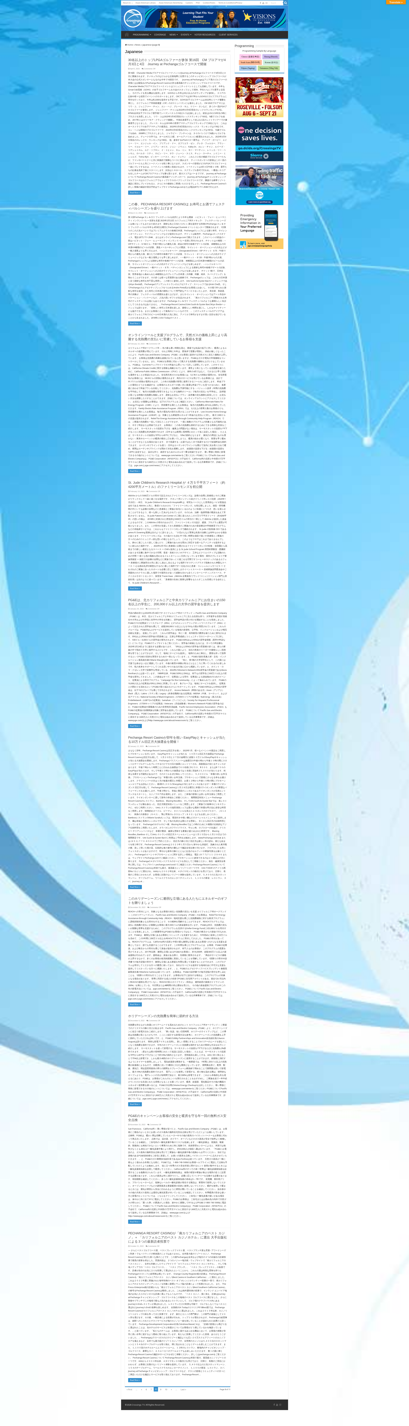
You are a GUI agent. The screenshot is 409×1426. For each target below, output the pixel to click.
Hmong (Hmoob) (271, 57)
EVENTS (185, 35)
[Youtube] (263, 3)
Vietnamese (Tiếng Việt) (269, 68)
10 (166, 1389)
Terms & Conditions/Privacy (230, 3)
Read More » (135, 193)
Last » (183, 1389)
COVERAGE (160, 35)
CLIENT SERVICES (228, 35)
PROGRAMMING (141, 35)
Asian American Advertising (170, 3)
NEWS (173, 35)
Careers (189, 3)
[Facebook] (260, 3)
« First (129, 1389)
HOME (127, 34)
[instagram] (266, 3)
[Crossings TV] (133, 17)
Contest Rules (209, 3)
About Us (127, 3)
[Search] (285, 2)
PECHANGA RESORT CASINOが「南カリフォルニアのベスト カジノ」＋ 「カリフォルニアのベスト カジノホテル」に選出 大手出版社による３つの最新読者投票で (177, 1237)
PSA (198, 3)
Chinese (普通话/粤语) (250, 57)
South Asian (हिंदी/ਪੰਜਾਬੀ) (250, 62)
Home (130, 44)
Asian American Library (145, 3)
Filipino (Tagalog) (248, 68)
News (138, 44)
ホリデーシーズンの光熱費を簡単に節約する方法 (163, 1016)
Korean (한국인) (271, 62)
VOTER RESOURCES (204, 35)
